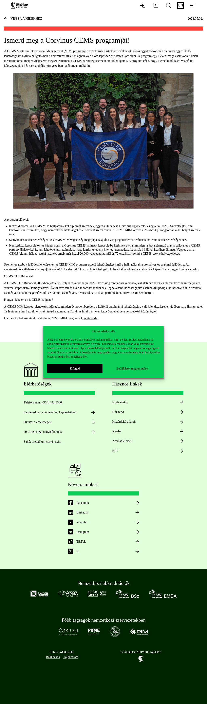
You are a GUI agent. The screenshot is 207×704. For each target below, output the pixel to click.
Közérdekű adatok (124, 421)
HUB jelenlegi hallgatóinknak (43, 431)
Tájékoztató (70, 657)
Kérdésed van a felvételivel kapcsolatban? (50, 412)
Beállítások (53, 657)
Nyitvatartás (120, 402)
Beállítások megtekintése (132, 368)
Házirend (118, 412)
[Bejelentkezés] (143, 6)
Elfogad (75, 368)
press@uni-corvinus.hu (46, 441)
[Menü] (192, 6)
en (180, 5)
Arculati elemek (122, 441)
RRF (115, 450)
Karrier (116, 431)
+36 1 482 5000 (51, 402)
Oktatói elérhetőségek (37, 422)
